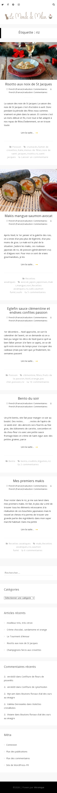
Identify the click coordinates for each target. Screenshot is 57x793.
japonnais (41, 282)
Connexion (11, 744)
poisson (16, 381)
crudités (32, 461)
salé (31, 288)
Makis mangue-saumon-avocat (28, 216)
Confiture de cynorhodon (34, 686)
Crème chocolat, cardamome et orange (27, 629)
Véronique (39, 787)
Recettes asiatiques (20, 543)
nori (29, 285)
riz (37, 153)
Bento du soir (28, 398)
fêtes (39, 375)
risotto (31, 153)
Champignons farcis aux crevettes (24, 649)
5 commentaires (37, 292)
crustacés (32, 146)
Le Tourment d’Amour (18, 636)
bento (24, 461)
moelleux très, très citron (20, 622)
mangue (21, 285)
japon (32, 282)
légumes (42, 461)
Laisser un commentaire (34, 157)
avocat (25, 282)
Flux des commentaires (18, 758)
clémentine (29, 375)
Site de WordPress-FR (17, 765)
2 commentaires (30, 464)
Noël (28, 378)
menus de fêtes (33, 150)
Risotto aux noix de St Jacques (28, 84)
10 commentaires (39, 381)
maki (38, 543)
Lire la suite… (27, 132)
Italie (20, 150)
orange (35, 378)
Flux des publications (16, 751)
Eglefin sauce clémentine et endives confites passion (28, 310)
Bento (12, 461)
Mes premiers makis (28, 481)
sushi (19, 292)
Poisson (16, 146)
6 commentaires (33, 550)
